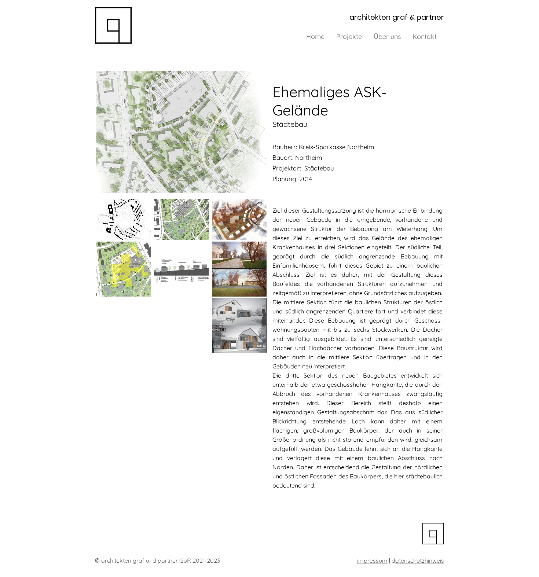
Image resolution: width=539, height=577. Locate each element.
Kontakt (424, 36)
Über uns (387, 36)
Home (315, 36)
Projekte (349, 36)
